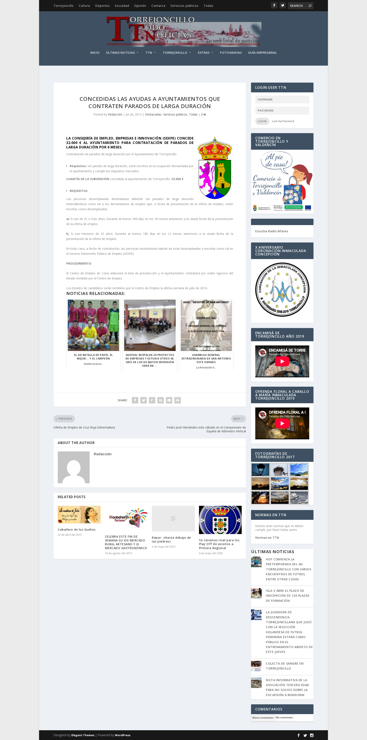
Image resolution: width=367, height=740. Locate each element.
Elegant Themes (82, 735)
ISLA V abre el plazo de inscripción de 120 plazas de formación (287, 596)
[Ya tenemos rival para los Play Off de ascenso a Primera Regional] (220, 520)
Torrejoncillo (64, 6)
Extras (203, 53)
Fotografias (231, 53)
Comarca (158, 6)
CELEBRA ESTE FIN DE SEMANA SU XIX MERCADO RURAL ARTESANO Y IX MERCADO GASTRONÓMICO (126, 542)
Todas (208, 6)
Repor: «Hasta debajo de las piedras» (171, 539)
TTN (148, 53)
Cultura (84, 6)
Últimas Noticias (120, 53)
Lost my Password (283, 121)
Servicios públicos (185, 6)
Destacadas (153, 114)
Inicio (95, 53)
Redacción (115, 114)
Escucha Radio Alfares (271, 231)
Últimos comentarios (262, 717)
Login (262, 121)
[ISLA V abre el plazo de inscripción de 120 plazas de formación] (256, 593)
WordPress (122, 735)
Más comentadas (284, 717)
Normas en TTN (267, 538)
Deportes (102, 6)
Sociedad (122, 6)
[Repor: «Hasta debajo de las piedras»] (173, 518)
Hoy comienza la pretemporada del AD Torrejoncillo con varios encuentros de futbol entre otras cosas (288, 569)
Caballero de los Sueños (77, 529)
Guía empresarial (262, 53)
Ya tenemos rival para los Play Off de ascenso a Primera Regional (219, 544)
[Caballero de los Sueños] (79, 514)
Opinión (140, 6)
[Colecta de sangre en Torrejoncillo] (256, 666)
